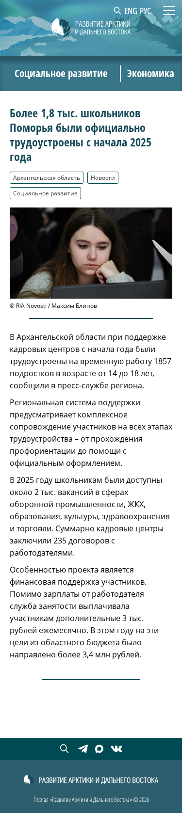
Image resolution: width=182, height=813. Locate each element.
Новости (103, 177)
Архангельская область (46, 177)
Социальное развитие (45, 193)
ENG (130, 10)
